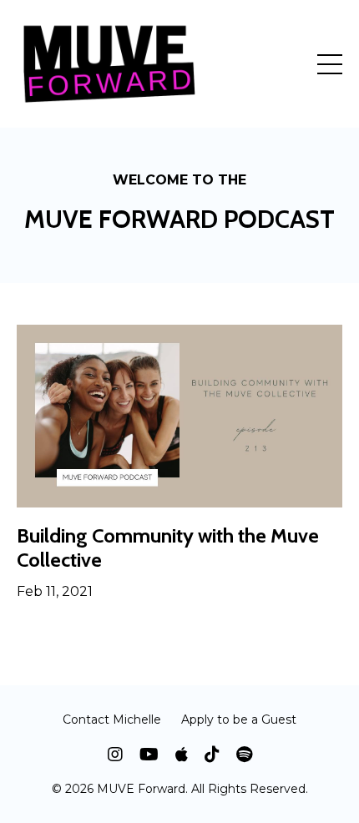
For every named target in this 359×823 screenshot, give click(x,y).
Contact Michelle (112, 719)
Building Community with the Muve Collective (168, 548)
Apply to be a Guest (238, 719)
